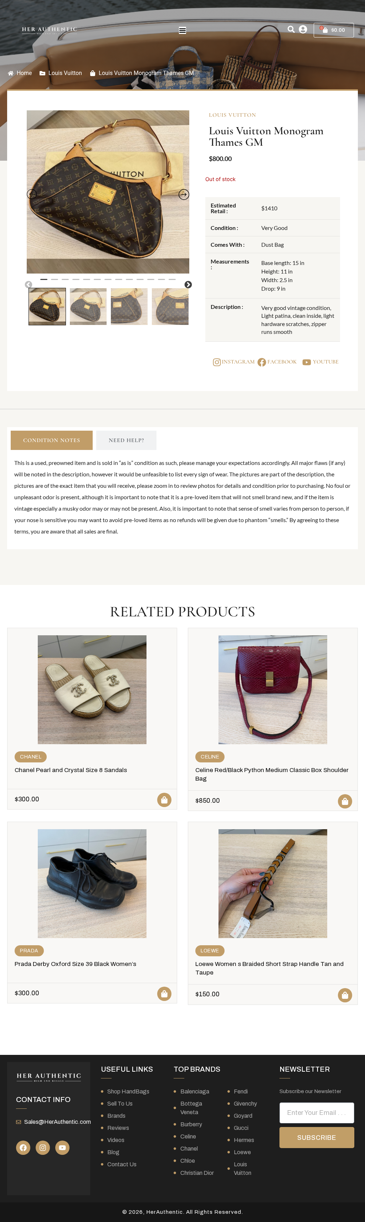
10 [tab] (140, 282)
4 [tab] (75, 282)
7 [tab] (108, 282)
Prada (29, 950)
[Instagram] (43, 1148)
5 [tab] (86, 282)
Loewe (210, 950)
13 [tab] (172, 282)
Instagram (238, 361)
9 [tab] (129, 282)
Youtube (326, 361)
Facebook (282, 361)
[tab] (52, 440)
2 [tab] (54, 282)
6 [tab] (97, 282)
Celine (210, 757)
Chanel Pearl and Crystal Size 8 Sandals (71, 770)
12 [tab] (161, 282)
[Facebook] (23, 1148)
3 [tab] (65, 282)
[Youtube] (62, 1148)
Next (187, 284)
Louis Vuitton (65, 73)
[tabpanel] (108, 192)
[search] (291, 29)
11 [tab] (150, 282)
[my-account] (303, 29)
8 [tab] (118, 282)
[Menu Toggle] (182, 30)
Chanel (30, 757)
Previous (27, 284)
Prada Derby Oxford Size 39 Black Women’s (75, 964)
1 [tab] (43, 282)
